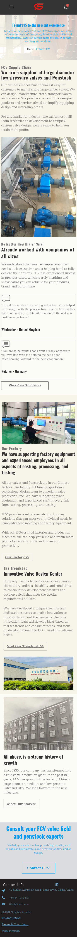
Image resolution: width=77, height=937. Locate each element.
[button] (11, 7)
